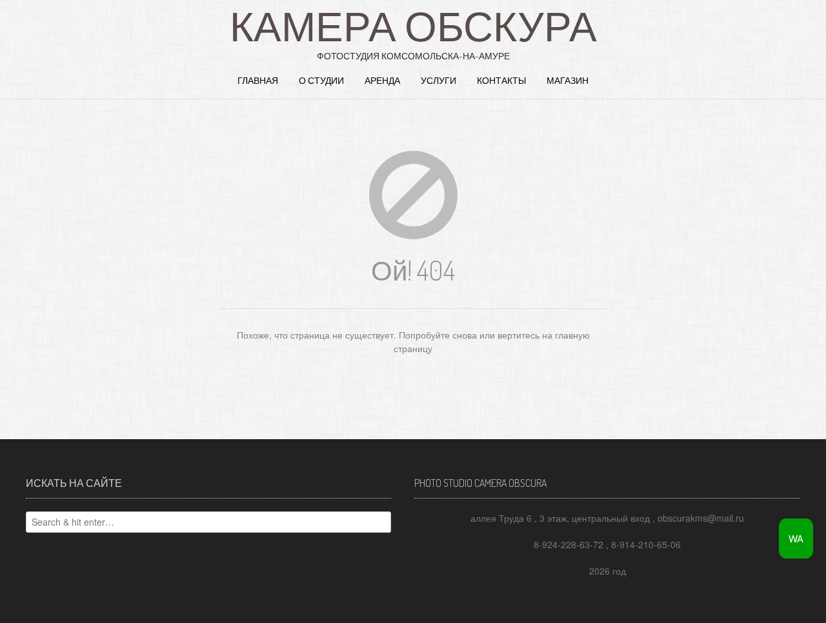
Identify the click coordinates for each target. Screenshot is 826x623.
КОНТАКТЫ (501, 80)
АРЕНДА (382, 80)
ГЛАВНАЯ (257, 80)
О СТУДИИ (321, 80)
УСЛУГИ (438, 80)
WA (796, 538)
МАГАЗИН (568, 80)
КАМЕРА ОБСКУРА (413, 25)
